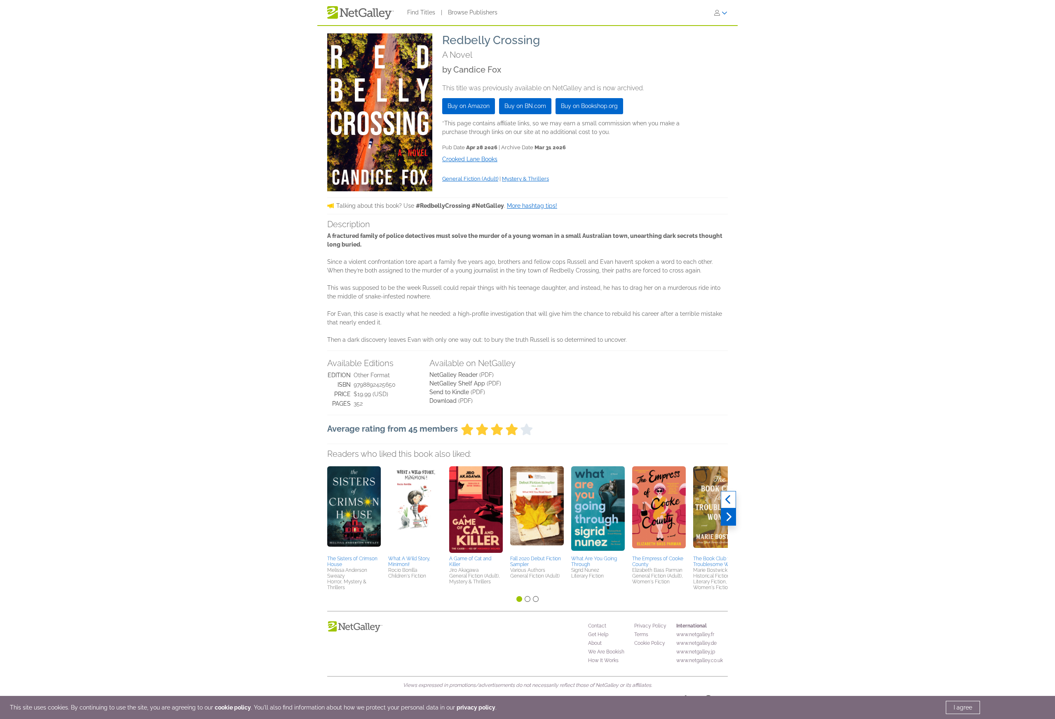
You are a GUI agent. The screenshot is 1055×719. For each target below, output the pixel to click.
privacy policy (476, 707)
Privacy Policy (650, 626)
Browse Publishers (472, 12)
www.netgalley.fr (695, 634)
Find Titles (421, 12)
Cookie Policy (649, 643)
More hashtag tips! (532, 205)
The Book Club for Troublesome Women (717, 561)
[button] (354, 509)
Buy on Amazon (469, 106)
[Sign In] (721, 12)
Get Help (598, 634)
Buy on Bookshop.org (589, 106)
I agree (963, 707)
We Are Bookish (606, 652)
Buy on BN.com (525, 106)
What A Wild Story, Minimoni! (409, 561)
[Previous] (728, 499)
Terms (641, 634)
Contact (597, 626)
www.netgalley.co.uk (699, 660)
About (595, 643)
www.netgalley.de (696, 643)
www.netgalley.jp (695, 652)
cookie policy (233, 707)
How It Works (603, 660)
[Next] (728, 517)
